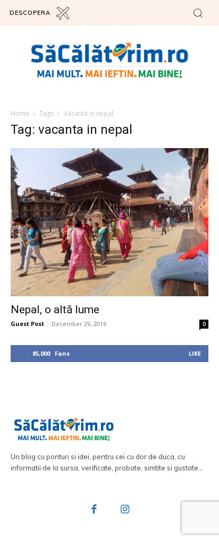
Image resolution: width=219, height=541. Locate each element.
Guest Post (27, 324)
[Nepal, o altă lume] (109, 222)
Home (20, 113)
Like (195, 353)
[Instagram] (125, 510)
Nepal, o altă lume (55, 309)
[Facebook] (94, 510)
